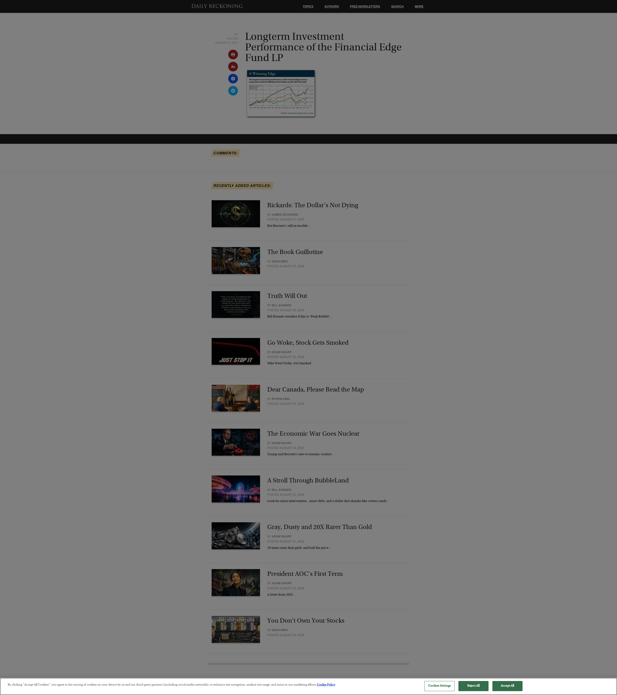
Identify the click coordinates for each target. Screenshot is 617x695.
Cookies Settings (439, 686)
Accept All (507, 686)
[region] (308, 686)
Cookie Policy (326, 685)
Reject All (473, 686)
